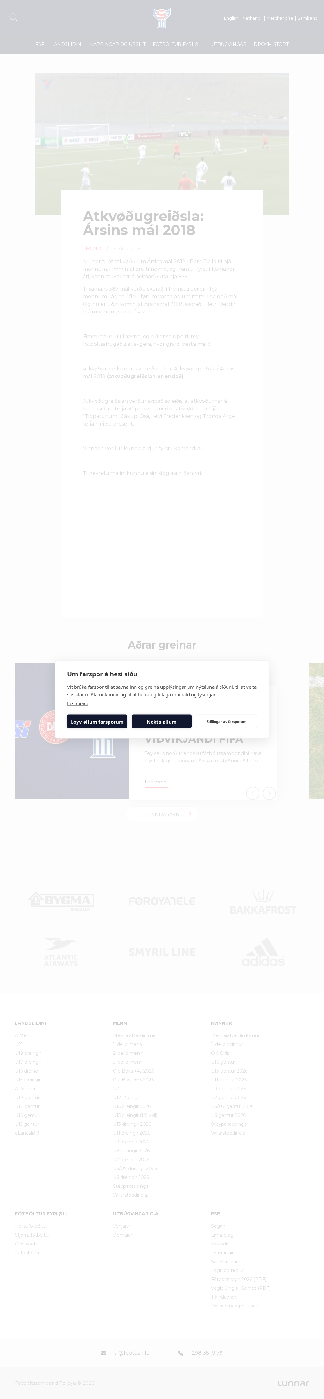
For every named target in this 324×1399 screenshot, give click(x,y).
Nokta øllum (162, 721)
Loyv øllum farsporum (97, 721)
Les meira (77, 703)
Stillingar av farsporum (226, 721)
